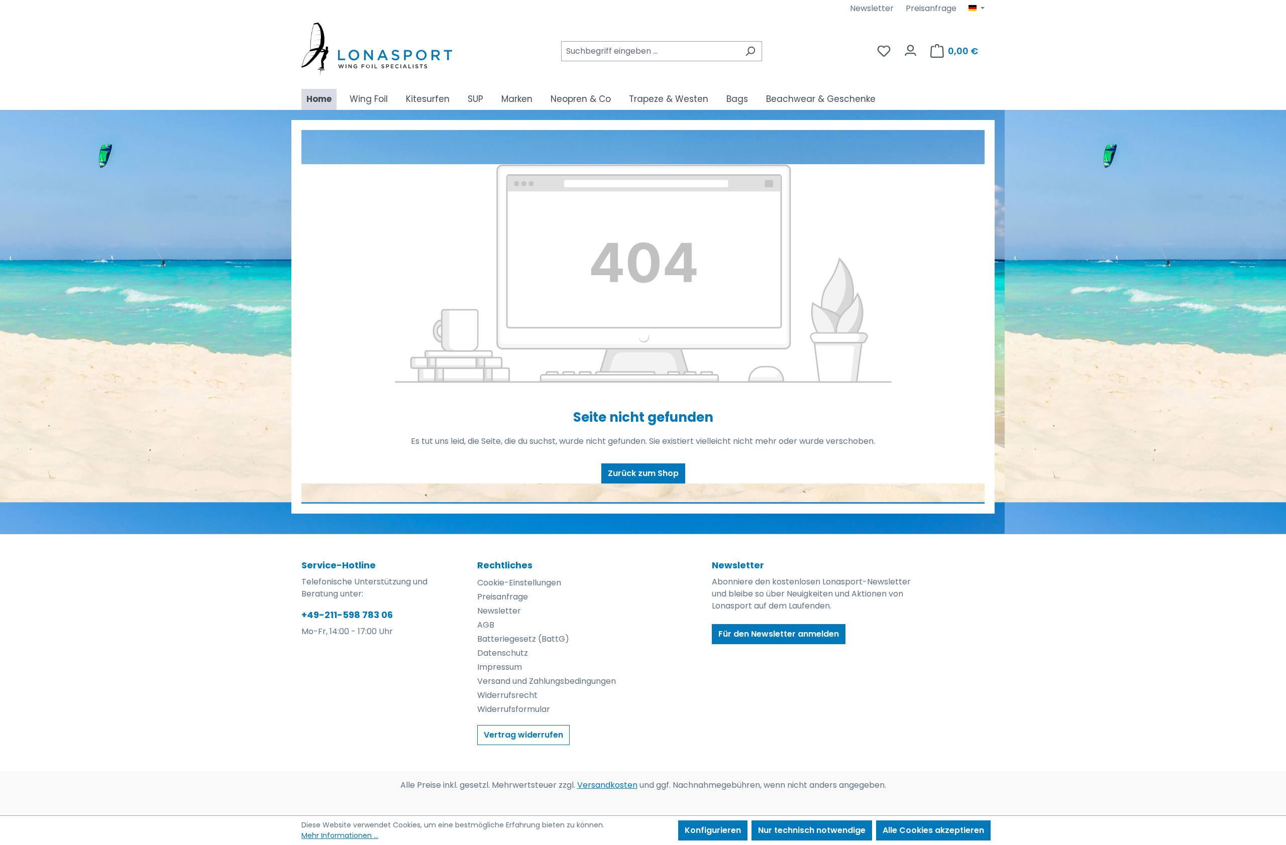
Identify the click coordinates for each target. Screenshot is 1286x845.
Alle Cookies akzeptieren (933, 830)
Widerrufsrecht (507, 695)
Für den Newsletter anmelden (778, 634)
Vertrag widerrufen (523, 735)
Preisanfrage (931, 8)
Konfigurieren (713, 830)
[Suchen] (750, 51)
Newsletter (872, 8)
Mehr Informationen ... (339, 835)
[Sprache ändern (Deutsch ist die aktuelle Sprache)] (977, 8)
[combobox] (650, 51)
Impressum (499, 667)
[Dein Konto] (910, 48)
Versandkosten (607, 785)
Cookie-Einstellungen (519, 582)
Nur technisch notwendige (812, 830)
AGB (485, 625)
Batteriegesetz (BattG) (523, 639)
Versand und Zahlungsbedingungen (546, 681)
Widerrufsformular (513, 709)
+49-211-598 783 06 (347, 615)
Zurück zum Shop (643, 473)
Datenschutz (502, 653)
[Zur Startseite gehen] (376, 49)
